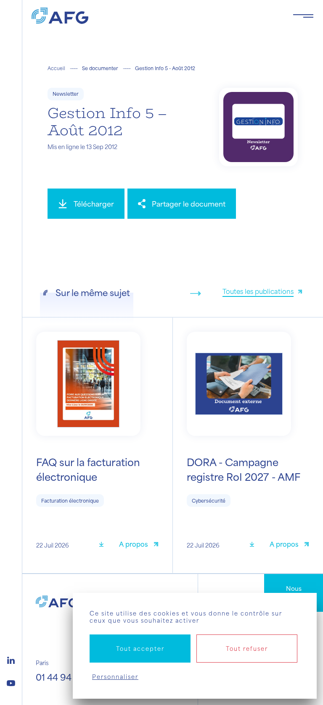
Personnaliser (115, 676)
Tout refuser (247, 648)
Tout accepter (140, 648)
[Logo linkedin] (11, 659)
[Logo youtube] (11, 682)
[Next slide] (195, 293)
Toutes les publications (258, 291)
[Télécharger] (104, 545)
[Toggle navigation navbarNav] (303, 16)
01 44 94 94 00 (67, 677)
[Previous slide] (182, 293)
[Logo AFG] (155, 16)
